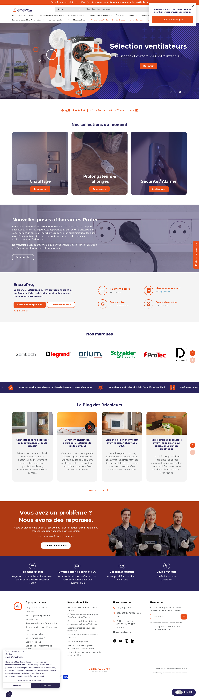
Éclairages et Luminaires (125, 15)
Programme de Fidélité (100, 20)
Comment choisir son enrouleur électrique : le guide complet (77, 443)
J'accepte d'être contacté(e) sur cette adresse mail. (169, 628)
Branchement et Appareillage (50, 15)
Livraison (30, 611)
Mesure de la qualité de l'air (57, 20)
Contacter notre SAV (56, 545)
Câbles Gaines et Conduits (100, 15)
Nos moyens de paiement (38, 615)
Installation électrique (76, 15)
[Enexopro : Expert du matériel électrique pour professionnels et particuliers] (22, 9)
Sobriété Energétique (77, 641)
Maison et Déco (79, 20)
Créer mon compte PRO (29, 304)
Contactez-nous (33, 642)
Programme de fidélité (36, 607)
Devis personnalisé (34, 634)
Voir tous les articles (99, 490)
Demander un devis (61, 304)
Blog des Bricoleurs (119, 20)
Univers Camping (136, 20)
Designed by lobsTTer (99, 671)
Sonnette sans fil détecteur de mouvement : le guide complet (32, 443)
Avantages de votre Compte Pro (41, 623)
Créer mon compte (173, 19)
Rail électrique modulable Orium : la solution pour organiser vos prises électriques (166, 444)
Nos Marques (32, 619)
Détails (32, 583)
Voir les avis (122, 579)
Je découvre (40, 189)
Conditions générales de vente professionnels (170, 673)
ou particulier (21, 310)
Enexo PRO (104, 669)
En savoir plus (143, 77)
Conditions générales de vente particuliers (171, 669)
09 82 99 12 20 (124, 608)
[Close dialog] (192, 6)
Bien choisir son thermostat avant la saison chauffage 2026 (122, 443)
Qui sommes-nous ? (35, 638)
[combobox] (104, 9)
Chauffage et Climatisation (22, 15)
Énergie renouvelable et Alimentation (26, 20)
